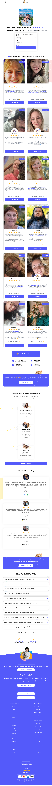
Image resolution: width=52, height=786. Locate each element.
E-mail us (26, 768)
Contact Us (32, 642)
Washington (14, 752)
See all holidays (38, 756)
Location (19, 37)
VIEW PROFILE (14, 102)
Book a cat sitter (26, 685)
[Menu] (5, 1)
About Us (38, 709)
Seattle (13, 749)
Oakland (14, 733)
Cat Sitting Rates (38, 715)
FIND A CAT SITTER (26, 382)
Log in (26, 693)
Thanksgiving (38, 752)
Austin (14, 709)
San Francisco (14, 746)
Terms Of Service (22, 780)
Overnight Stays (38, 741)
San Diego (14, 744)
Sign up (26, 697)
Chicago (14, 714)
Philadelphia (14, 736)
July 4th (38, 750)
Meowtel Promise (28, 379)
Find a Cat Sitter (26, 463)
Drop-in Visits (38, 739)
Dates (18, 40)
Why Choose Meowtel (38, 717)
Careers (38, 723)
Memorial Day (38, 748)
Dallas (13, 717)
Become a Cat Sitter (26, 669)
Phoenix (14, 738)
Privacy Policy (28, 780)
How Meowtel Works (38, 712)
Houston (14, 722)
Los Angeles (13, 725)
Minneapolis (14, 728)
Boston (13, 712)
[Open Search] (46, 1)
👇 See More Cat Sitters (26, 354)
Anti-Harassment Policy (27, 781)
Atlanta (13, 706)
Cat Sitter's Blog (38, 732)
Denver (13, 720)
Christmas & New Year (38, 754)
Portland (14, 741)
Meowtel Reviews (38, 720)
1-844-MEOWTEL (19, 642)
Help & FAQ (38, 729)
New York (14, 730)
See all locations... (14, 754)
